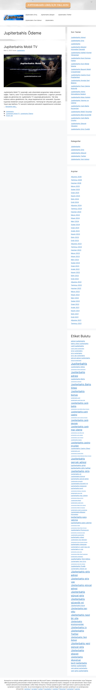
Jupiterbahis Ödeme (26, 113)
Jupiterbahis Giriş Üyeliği (80, 129)
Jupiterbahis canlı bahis (79, 404)
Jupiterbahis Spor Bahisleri (79, 539)
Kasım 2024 (75, 196)
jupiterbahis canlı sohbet (77, 435)
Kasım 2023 (75, 234)
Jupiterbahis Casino (76, 440)
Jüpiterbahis (49, 20)
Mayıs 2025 (75, 186)
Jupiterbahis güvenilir (77, 481)
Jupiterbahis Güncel (78, 476)
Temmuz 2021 (76, 323)
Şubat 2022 (75, 301)
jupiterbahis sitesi (77, 537)
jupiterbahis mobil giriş (77, 503)
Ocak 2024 (75, 228)
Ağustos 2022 (76, 282)
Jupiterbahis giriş (80, 471)
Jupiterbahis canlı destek (79, 422)
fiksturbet (62, 689)
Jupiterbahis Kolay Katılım (80, 97)
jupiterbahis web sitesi (76, 551)
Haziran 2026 (76, 183)
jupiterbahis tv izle (77, 549)
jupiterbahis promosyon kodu (78, 532)
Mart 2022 (75, 298)
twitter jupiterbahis (78, 666)
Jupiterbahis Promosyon (80, 530)
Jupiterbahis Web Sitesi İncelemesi (79, 554)
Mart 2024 (75, 221)
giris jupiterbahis (76, 353)
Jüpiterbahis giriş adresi (80, 573)
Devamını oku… (11, 107)
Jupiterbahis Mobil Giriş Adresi (78, 505)
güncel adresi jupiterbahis (80, 358)
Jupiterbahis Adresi (78, 37)
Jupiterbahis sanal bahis (77, 535)
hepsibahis (47, 689)
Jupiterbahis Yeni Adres (80, 559)
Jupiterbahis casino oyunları (80, 444)
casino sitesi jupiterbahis (77, 348)
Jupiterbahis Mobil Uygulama (78, 507)
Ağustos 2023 (76, 244)
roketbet (55, 689)
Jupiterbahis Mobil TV (20, 47)
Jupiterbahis (75, 44)
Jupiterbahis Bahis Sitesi (81, 386)
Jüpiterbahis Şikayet (47, 15)
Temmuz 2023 (76, 247)
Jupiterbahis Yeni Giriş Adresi (78, 564)
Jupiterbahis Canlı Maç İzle (77, 432)
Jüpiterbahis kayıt (78, 606)
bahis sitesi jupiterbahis (79, 343)
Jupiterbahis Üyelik (78, 566)
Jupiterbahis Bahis (78, 379)
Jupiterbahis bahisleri (76, 381)
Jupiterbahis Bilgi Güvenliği (81, 115)
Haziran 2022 (76, 288)
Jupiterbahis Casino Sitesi (80, 448)
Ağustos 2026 (76, 177)
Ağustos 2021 (76, 320)
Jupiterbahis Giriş (77, 41)
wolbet (40, 689)
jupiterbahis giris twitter (81, 468)
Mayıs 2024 (75, 215)
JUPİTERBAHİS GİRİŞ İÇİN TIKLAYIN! (48, 5)
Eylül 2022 (75, 279)
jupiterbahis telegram (79, 544)
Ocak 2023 (75, 266)
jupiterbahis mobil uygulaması (79, 510)
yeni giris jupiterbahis (79, 671)
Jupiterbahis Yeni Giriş (78, 561)
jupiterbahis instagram (79, 486)
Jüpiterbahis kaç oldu (79, 610)
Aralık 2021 (75, 307)
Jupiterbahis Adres (78, 367)
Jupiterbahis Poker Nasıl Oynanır (79, 528)
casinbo (77, 689)
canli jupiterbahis (77, 346)
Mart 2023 (75, 260)
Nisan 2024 (75, 218)
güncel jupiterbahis (76, 360)
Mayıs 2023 (75, 253)
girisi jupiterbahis (76, 351)
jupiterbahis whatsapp (77, 556)
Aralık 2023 (75, 231)
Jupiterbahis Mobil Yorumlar (81, 112)
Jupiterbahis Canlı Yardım (77, 437)
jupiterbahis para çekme (81, 523)
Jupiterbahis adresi (78, 374)
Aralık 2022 (75, 269)
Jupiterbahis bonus (78, 393)
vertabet (34, 689)
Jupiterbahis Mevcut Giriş (77, 498)
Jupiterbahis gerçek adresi (78, 460)
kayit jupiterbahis (79, 663)
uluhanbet (70, 689)
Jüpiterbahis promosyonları (77, 622)
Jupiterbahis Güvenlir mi (79, 483)
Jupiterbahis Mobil (76, 500)
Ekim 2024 (75, 199)
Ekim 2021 (75, 314)
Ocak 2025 (75, 193)
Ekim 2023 (75, 237)
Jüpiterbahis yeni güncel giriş (80, 645)
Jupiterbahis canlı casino (79, 413)
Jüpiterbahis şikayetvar (77, 658)
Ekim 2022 (75, 276)
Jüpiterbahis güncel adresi (81, 587)
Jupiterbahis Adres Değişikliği (78, 369)
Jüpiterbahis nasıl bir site (80, 616)
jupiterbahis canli (75, 398)
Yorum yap (9, 115)
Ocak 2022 (75, 304)
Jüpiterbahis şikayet (77, 652)
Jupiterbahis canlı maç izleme (79, 428)
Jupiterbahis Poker (75, 525)
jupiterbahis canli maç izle (78, 400)
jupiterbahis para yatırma (79, 518)
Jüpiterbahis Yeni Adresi (33, 20)
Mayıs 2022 (75, 292)
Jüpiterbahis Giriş (31, 15)
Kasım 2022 (75, 272)
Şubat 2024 (75, 225)
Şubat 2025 (75, 189)
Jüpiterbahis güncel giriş (78, 593)
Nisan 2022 (75, 295)
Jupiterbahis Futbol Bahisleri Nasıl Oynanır (81, 456)
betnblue (27, 689)
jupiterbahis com (75, 451)
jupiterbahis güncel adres (80, 479)
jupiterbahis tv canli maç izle (80, 547)
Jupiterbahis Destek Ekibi (77, 453)
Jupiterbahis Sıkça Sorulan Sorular (79, 542)
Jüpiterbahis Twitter (64, 15)
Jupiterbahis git (76, 474)
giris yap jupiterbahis (78, 356)
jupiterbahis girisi (78, 465)
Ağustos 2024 (76, 205)
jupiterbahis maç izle (76, 493)
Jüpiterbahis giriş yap (80, 580)
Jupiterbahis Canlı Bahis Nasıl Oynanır (80, 409)
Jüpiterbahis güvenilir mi (78, 601)
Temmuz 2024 (76, 209)
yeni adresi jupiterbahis (79, 668)
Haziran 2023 (76, 250)
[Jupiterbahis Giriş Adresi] (13, 17)
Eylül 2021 (75, 317)
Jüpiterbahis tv (79, 627)
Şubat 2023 (75, 263)
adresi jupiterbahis (78, 341)
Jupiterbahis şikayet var (79, 569)
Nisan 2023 (75, 256)
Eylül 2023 (75, 240)
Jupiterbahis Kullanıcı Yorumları (78, 491)
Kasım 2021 (75, 311)
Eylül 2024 (75, 202)
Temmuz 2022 (76, 285)
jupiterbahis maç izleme (79, 495)
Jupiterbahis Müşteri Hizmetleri (78, 513)
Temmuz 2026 (76, 180)
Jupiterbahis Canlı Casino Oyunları (79, 417)
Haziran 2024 (76, 212)
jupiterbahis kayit (77, 488)
